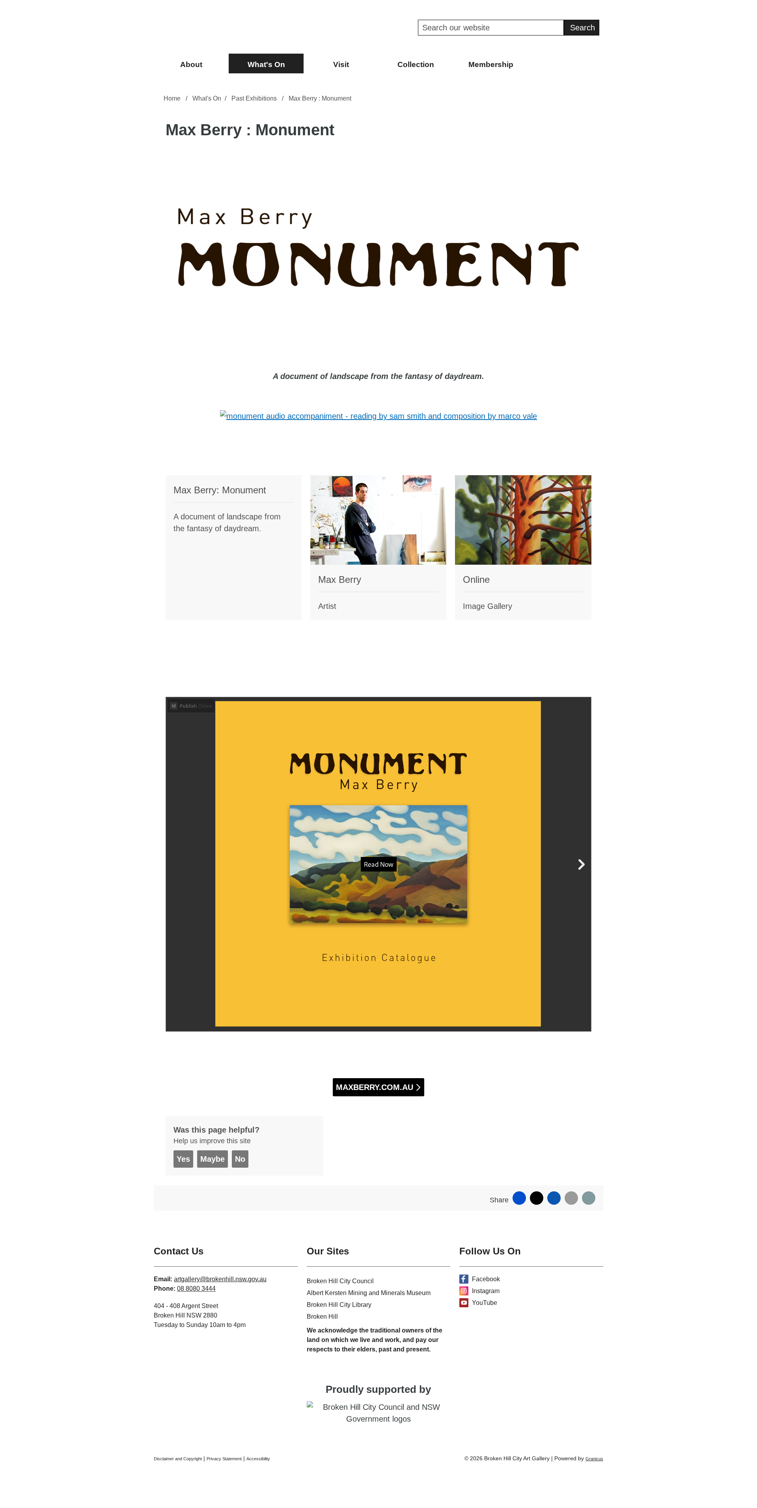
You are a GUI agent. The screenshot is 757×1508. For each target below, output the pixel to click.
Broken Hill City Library (339, 1304)
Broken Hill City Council (340, 1281)
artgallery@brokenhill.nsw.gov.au (220, 1279)
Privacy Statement (224, 1458)
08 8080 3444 (196, 1288)
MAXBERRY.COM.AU (374, 1087)
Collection (415, 64)
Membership (490, 64)
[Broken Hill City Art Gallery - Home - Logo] (209, 27)
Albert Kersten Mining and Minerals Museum (369, 1293)
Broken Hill (322, 1316)
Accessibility (258, 1458)
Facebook (486, 1279)
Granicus (594, 1458)
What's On (266, 64)
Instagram (486, 1291)
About (191, 64)
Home (172, 98)
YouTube (484, 1302)
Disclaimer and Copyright (178, 1458)
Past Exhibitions (254, 98)
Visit (341, 64)
